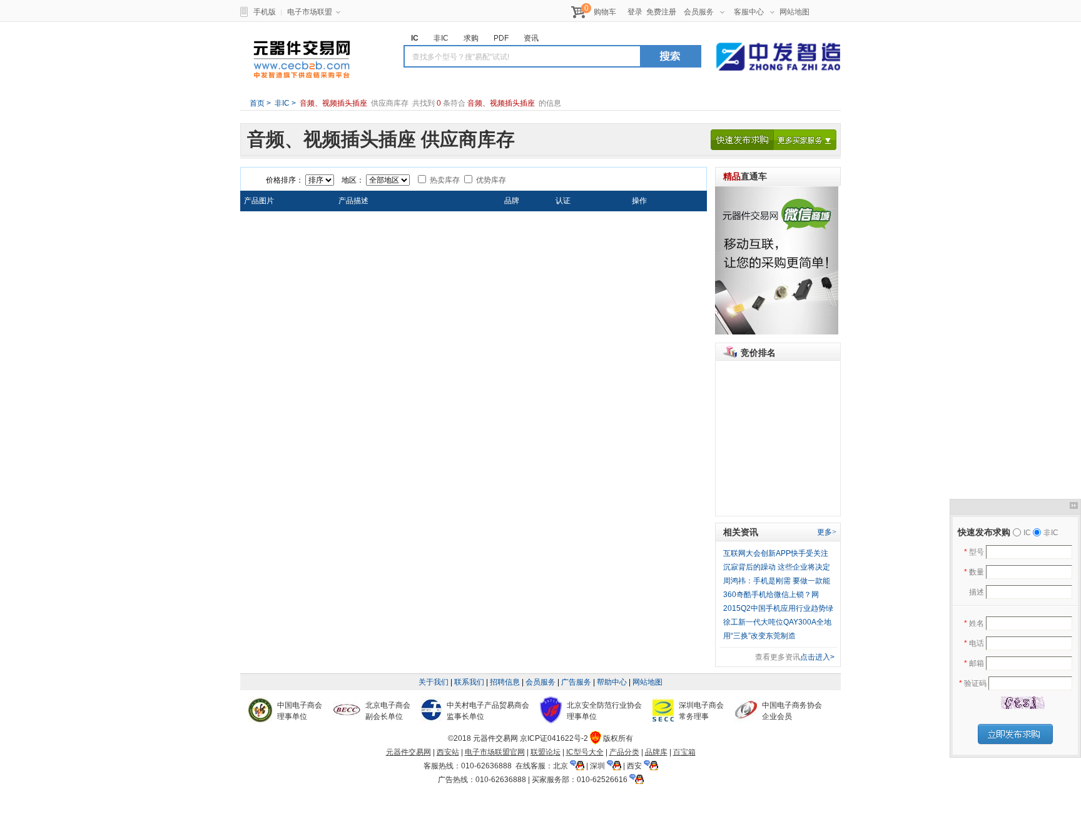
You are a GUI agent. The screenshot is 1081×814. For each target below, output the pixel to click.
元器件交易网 (301, 59)
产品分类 (624, 752)
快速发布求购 (742, 139)
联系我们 (469, 682)
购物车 (605, 12)
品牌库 (656, 752)
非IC (281, 103)
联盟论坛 (545, 752)
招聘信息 (505, 682)
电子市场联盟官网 (495, 752)
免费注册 (661, 12)
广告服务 (576, 682)
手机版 (264, 12)
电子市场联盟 (309, 12)
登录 (634, 12)
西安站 (448, 752)
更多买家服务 (805, 139)
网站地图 (794, 12)
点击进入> (817, 657)
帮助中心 (612, 682)
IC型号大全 (585, 752)
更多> (826, 532)
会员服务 (699, 12)
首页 (257, 103)
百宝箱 (684, 752)
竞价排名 (758, 353)
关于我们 (434, 682)
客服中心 (749, 12)
